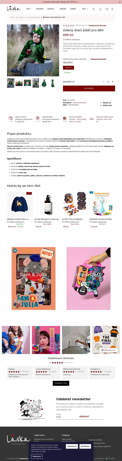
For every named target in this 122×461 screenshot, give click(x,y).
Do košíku (89, 88)
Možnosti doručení (98, 59)
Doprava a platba (95, 440)
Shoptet (111, 458)
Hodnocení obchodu (61, 358)
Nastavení (37, 456)
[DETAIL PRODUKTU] (47, 204)
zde (44, 451)
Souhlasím (85, 446)
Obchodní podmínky (97, 443)
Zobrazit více (61, 383)
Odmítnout (71, 446)
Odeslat (84, 416)
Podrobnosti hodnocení (97, 25)
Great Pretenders (79, 103)
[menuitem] (29, 9)
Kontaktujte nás (68, 441)
